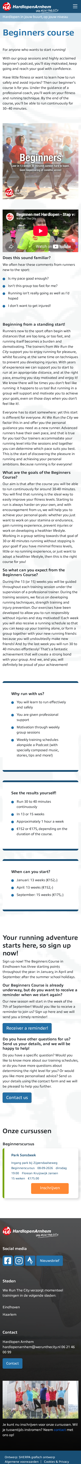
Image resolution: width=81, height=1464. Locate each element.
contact (60, 1430)
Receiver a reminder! (27, 1028)
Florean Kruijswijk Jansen (40, 1173)
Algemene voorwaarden (22, 1461)
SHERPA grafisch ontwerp (37, 1457)
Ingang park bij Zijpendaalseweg (34, 1162)
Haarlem (9, 1315)
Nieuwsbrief (49, 1261)
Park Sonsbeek (23, 1155)
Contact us (17, 1097)
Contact (12, 1363)
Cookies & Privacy (56, 1461)
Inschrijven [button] (50, 1188)
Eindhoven (11, 1307)
